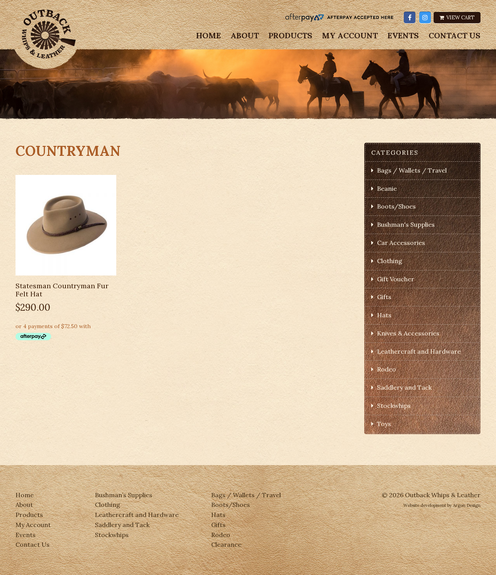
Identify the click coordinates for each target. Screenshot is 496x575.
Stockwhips (394, 405)
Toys (384, 424)
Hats (384, 315)
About (245, 35)
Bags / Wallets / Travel (412, 170)
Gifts (384, 297)
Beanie (387, 188)
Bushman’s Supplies (123, 495)
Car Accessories (401, 242)
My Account (350, 35)
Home (208, 35)
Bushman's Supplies (406, 224)
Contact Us (454, 35)
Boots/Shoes (396, 206)
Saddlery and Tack (404, 387)
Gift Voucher (395, 279)
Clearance (226, 544)
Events (403, 35)
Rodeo (386, 369)
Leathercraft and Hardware (419, 351)
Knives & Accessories (408, 333)
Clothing (389, 261)
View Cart (460, 17)
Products (290, 35)
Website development (424, 505)
